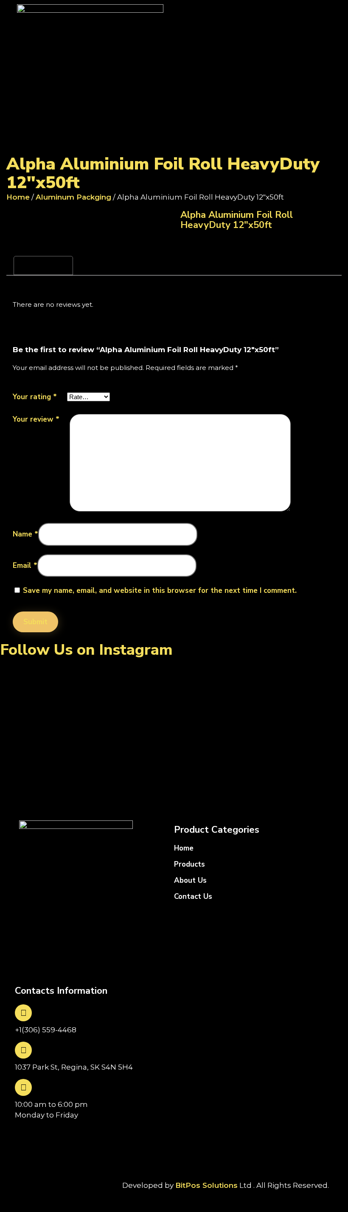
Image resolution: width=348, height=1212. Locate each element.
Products (189, 864)
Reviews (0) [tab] (43, 265)
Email (25, 565)
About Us (190, 880)
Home (18, 197)
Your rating (35, 397)
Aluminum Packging (73, 197)
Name (25, 534)
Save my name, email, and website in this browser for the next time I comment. (160, 590)
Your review (36, 419)
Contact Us (193, 896)
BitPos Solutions (206, 1185)
